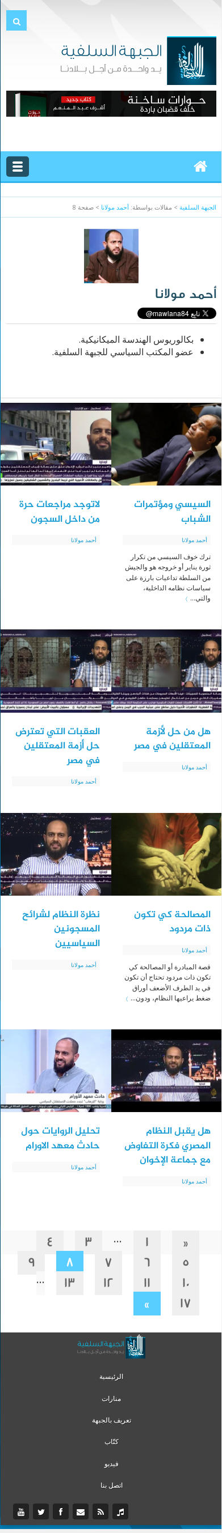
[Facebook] (62, 1512)
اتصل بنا (111, 1485)
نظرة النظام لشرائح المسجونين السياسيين (61, 929)
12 (108, 1283)
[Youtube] (22, 1512)
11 (147, 1283)
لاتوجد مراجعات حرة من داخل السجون (59, 512)
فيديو (111, 1463)
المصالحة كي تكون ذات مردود (172, 922)
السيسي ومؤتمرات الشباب (172, 512)
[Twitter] (42, 1512)
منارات (111, 1398)
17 (185, 1303)
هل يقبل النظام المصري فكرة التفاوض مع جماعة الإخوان (167, 1145)
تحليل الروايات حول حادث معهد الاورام (60, 1138)
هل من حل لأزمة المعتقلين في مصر (172, 739)
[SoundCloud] (121, 1512)
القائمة (17, 166)
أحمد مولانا (115, 207)
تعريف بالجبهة (111, 1420)
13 (70, 1283)
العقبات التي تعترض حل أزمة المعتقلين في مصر (57, 746)
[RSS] (101, 1512)
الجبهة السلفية (197, 207)
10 (186, 1283)
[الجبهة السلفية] (138, 59)
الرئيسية (111, 1376)
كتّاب (111, 1441)
